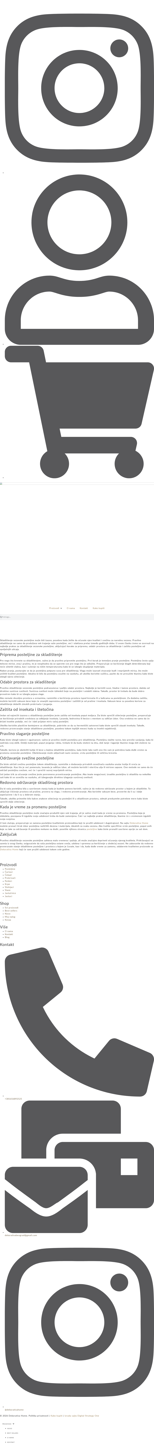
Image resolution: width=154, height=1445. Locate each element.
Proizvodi (54, 608)
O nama (71, 608)
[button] (8, 1424)
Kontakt (84, 608)
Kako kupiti (99, 608)
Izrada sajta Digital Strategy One (82, 1416)
